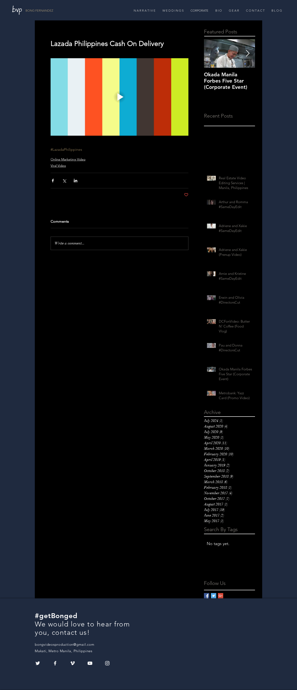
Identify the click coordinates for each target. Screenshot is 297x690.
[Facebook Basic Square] (206, 595)
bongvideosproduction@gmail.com (64, 644)
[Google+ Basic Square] (220, 595)
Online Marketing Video (68, 159)
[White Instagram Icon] (107, 663)
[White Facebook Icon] (55, 663)
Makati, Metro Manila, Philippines (63, 651)
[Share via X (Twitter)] (64, 180)
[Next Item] (247, 53)
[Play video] (119, 97)
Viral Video (58, 166)
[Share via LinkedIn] (75, 180)
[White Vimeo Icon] (72, 663)
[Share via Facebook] (53, 180)
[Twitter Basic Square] (213, 595)
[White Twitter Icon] (38, 663)
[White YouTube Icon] (90, 663)
